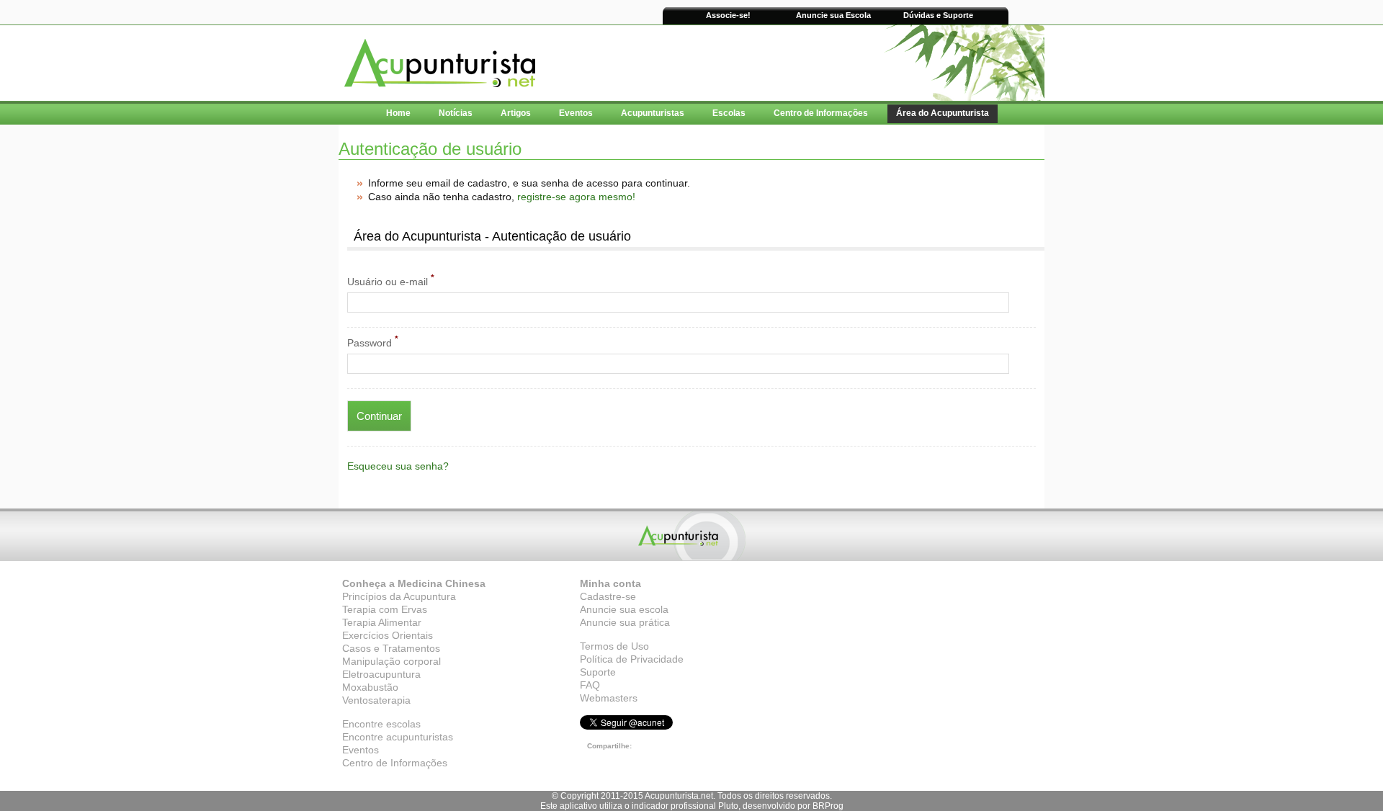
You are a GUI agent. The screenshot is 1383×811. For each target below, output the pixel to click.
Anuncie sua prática (625, 622)
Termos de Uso (614, 646)
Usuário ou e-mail (390, 280)
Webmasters (608, 698)
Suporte (598, 672)
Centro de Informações (394, 763)
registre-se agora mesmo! (576, 196)
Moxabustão (370, 687)
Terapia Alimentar (381, 622)
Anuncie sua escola (624, 609)
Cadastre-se (608, 596)
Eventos (360, 750)
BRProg (828, 806)
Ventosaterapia (376, 700)
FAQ (590, 685)
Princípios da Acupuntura (399, 596)
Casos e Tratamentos (391, 648)
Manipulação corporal (391, 661)
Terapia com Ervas (384, 609)
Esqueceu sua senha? (398, 466)
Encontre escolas (381, 724)
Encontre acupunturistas (397, 737)
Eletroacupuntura (381, 674)
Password (372, 341)
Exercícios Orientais (387, 635)
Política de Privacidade (632, 659)
